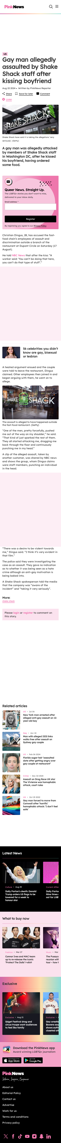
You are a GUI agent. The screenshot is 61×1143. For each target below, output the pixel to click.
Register (30, 219)
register (28, 612)
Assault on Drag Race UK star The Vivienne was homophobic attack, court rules (39, 782)
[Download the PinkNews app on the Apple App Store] (11, 1060)
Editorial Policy (11, 1093)
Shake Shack (8, 601)
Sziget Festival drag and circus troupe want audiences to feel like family (21, 1024)
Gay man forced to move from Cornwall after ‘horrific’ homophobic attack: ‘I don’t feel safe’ (40, 805)
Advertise (8, 1104)
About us (7, 1087)
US (5, 54)
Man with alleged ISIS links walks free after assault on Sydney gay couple (38, 739)
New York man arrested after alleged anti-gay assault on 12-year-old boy (40, 717)
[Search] (51, 6)
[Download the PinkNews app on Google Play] (33, 1060)
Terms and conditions (15, 1116)
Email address (15, 202)
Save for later (26, 93)
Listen (9, 99)
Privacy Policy (40, 226)
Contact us (9, 1098)
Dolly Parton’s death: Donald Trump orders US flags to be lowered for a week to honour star (20, 896)
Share (9, 93)
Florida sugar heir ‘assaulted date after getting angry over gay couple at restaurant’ (39, 760)
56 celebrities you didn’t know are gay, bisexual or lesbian (40, 352)
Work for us (9, 1110)
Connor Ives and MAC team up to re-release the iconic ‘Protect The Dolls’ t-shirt (20, 959)
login (16, 612)
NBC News (18, 255)
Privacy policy (11, 1122)
